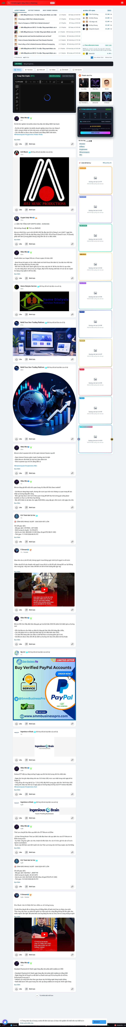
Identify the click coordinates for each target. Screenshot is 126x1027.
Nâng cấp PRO (95, 132)
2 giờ (21, 770)
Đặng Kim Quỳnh (94, 29)
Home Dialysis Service (28, 286)
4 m (21, 120)
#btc (35, 466)
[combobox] (31, 3)
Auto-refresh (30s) (98, 57)
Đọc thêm (17, 140)
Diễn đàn (27, 57)
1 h (21, 483)
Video (53, 69)
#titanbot (82, 144)
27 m (21, 325)
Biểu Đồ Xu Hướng (55, 76)
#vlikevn (82, 146)
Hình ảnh (42, 69)
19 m (21, 220)
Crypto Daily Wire (26, 218)
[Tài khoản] (122, 3)
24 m (21, 288)
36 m (21, 449)
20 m (21, 254)
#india (40, 134)
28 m (21, 370)
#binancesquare (19, 134)
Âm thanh (65, 69)
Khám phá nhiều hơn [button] (26, 1023)
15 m (21, 154)
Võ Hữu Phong (93, 18)
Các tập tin (78, 69)
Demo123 (91, 53)
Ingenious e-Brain (26, 732)
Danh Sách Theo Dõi (68, 76)
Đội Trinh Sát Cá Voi (27, 515)
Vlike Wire (24, 118)
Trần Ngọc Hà (93, 21)
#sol (35, 787)
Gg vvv (22, 652)
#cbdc (36, 134)
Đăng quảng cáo (107, 162)
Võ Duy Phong (93, 25)
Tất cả (18, 69)
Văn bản (29, 69)
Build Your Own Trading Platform (32, 322)
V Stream (23, 550)
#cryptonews (29, 134)
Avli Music (24, 152)
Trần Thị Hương (93, 14)
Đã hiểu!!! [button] (97, 1022)
